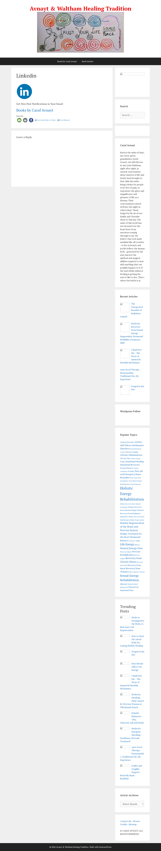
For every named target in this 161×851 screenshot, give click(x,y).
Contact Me (125, 821)
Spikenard (123, 584)
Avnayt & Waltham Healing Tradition (80, 8)
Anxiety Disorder (127, 442)
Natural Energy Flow (131, 548)
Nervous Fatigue (125, 552)
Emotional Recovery (130, 464)
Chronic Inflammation (131, 454)
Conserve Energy (135, 458)
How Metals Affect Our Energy (137, 666)
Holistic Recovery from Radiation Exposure (132, 513)
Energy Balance (126, 468)
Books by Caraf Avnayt (67, 61)
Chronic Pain (125, 458)
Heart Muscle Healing (135, 481)
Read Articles (87, 61)
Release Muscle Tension (136, 572)
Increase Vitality (134, 541)
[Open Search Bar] (102, 61)
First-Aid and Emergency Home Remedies (131, 474)
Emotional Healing (135, 461)
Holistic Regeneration (137, 520)
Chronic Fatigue (131, 452)
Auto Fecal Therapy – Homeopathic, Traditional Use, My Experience (132, 753)
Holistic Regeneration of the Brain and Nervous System (132, 526)
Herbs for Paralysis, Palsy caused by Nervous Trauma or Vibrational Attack (132, 701)
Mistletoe (137, 545)
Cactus (122, 452)
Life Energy (127, 544)
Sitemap (133, 824)
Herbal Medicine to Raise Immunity (130, 484)
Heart (131, 478)
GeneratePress (105, 847)
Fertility (131, 471)
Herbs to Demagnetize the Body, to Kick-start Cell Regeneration (132, 624)
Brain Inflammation (135, 449)
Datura (123, 462)
